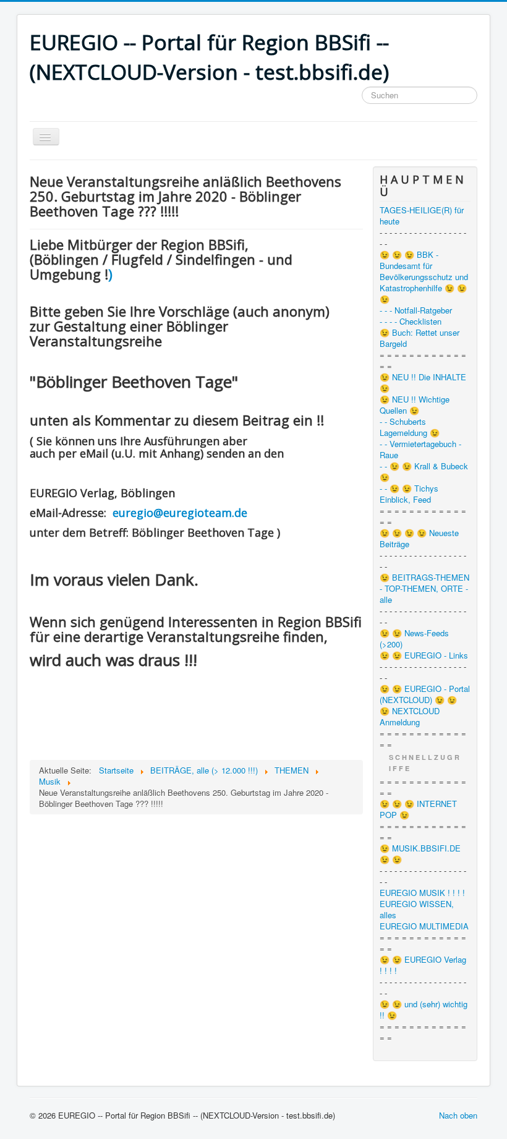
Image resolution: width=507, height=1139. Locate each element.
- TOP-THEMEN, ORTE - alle (424, 594)
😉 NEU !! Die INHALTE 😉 (423, 383)
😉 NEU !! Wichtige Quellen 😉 (414, 405)
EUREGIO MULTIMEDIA (424, 926)
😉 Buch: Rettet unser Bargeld (419, 338)
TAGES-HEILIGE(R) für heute (422, 216)
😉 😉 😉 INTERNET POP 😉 (418, 809)
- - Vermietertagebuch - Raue (420, 449)
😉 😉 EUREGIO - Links (424, 655)
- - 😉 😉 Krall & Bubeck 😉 (424, 472)
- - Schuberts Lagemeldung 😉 (410, 427)
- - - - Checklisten (410, 321)
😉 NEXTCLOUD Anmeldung (410, 717)
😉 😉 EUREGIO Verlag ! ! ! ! (423, 965)
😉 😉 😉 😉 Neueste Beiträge (419, 538)
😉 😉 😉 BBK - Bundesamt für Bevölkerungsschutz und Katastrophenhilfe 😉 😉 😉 (424, 277)
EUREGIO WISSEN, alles (417, 909)
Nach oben (458, 1115)
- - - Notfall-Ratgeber (416, 310)
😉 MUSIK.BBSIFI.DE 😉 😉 (420, 854)
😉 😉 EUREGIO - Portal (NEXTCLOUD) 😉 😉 (425, 694)
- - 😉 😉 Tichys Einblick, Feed (409, 494)
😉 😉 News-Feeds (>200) (414, 639)
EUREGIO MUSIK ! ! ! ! (422, 892)
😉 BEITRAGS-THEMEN (424, 577)
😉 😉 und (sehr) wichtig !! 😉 (423, 1010)
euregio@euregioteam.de (180, 512)
